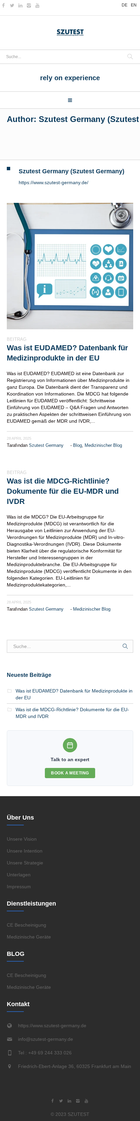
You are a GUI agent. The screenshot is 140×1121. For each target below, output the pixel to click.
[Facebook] (3, 5)
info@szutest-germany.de (45, 1039)
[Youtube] (37, 5)
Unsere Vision (22, 839)
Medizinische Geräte (29, 937)
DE (124, 5)
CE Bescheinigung (26, 925)
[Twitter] (11, 5)
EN (134, 5)
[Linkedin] (20, 5)
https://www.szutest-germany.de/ (53, 182)
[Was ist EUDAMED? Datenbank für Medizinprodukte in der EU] (70, 266)
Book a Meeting (70, 773)
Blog (77, 445)
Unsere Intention (24, 851)
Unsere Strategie (25, 862)
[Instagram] (28, 5)
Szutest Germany (46, 445)
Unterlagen (19, 874)
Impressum (19, 886)
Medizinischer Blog (103, 445)
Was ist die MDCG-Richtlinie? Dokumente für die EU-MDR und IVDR (63, 491)
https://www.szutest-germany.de (52, 1025)
